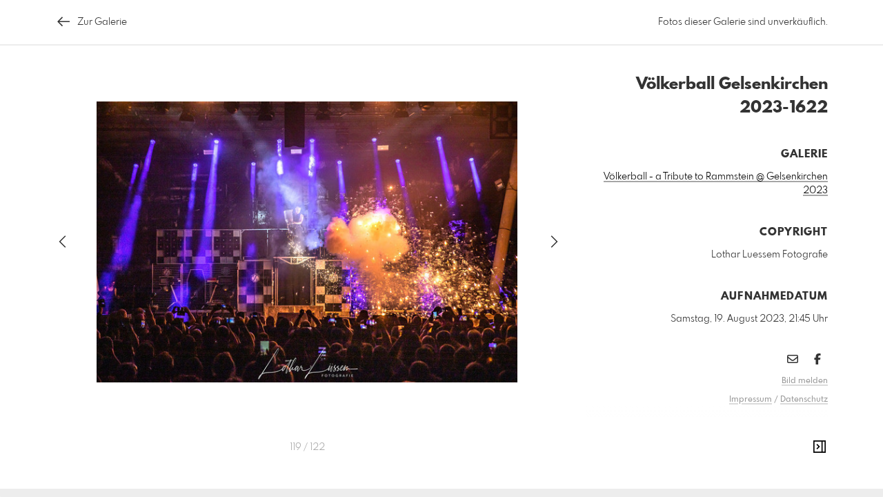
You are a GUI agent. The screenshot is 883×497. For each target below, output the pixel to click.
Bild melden (805, 381)
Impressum (750, 400)
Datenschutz (804, 400)
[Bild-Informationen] (819, 447)
